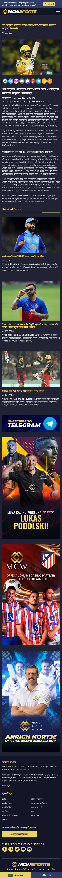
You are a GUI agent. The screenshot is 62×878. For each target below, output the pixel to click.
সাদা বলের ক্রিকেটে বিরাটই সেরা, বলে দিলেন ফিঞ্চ (23, 256)
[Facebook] (4, 81)
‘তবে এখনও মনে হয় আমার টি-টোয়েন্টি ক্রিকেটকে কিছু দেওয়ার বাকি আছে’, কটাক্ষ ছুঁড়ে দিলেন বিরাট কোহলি (30, 325)
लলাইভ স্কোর (7, 803)
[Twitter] (10, 81)
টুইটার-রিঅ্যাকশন (37, 798)
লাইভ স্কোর (46, 875)
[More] (49, 81)
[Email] (21, 81)
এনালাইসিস (35, 815)
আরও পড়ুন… (7, 785)
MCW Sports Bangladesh (32, 869)
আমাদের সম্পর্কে (36, 807)
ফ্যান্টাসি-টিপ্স (6, 807)
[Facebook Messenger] (27, 81)
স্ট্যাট (33, 811)
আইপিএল (5, 811)
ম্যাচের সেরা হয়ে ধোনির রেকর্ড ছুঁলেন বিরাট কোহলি (23, 391)
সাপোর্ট (4, 819)
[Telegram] (38, 81)
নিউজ (4, 798)
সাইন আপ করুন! (49, 4)
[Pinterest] (32, 81)
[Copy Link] (43, 81)
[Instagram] (15, 81)
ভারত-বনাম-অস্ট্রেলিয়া (39, 803)
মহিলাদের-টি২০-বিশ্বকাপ (10, 815)
